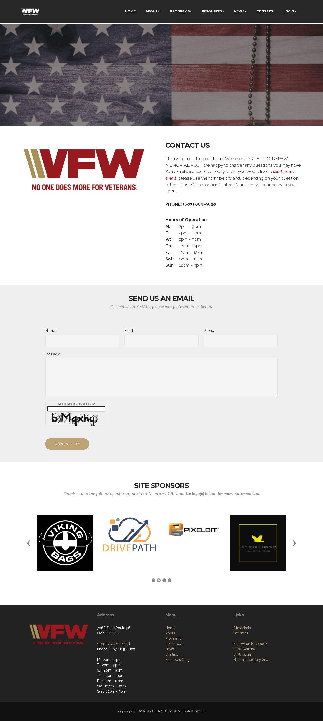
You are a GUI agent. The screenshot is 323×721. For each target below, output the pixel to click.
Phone (209, 331)
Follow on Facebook (250, 644)
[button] (28, 543)
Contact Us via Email (113, 644)
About (170, 633)
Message (52, 354)
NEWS (239, 11)
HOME (130, 11)
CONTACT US (67, 444)
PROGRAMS (180, 11)
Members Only (177, 660)
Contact (171, 654)
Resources (174, 644)
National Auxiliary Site (250, 660)
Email (128, 330)
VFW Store (242, 654)
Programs (173, 638)
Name (50, 330)
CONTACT (265, 11)
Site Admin (242, 628)
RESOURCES (212, 11)
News (169, 649)
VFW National (244, 649)
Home (170, 628)
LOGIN (288, 11)
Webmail (240, 633)
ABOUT (152, 11)
